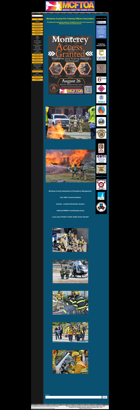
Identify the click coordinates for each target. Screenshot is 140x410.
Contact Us (37, 79)
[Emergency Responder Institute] (101, 121)
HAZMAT (37, 37)
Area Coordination (37, 69)
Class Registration (37, 26)
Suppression (37, 46)
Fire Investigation (37, 42)
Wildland (37, 51)
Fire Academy (93, 407)
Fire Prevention (37, 40)
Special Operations (37, 45)
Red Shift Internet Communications (47, 408)
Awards (37, 67)
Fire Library (87, 407)
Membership (37, 23)
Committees (71, 407)
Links (83, 407)
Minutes (81, 408)
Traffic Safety (37, 48)
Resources (37, 34)
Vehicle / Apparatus (37, 49)
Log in (90, 408)
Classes (84, 406)
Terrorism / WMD (37, 52)
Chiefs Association (37, 62)
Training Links (37, 31)
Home (37, 19)
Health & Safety (37, 54)
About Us (37, 21)
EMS (37, 36)
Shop (70, 406)
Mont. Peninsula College (37, 71)
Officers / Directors (37, 77)
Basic (98, 407)
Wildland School (37, 59)
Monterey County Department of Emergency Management (70, 191)
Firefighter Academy (37, 75)
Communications (37, 66)
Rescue (37, 43)
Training (80, 406)
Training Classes (37, 28)
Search (47, 395)
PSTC (37, 73)
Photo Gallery (37, 57)
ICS (37, 39)
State (101, 407)
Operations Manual (37, 64)
